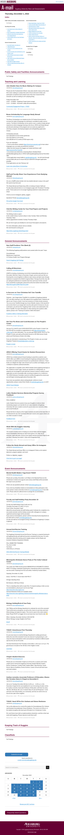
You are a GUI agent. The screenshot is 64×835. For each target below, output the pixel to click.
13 (20, 788)
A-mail (7, 7)
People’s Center (10, 344)
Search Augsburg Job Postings (14, 260)
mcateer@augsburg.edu (18, 428)
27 (20, 795)
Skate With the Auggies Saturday (13, 61)
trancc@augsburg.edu (17, 294)
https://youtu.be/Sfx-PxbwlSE (14, 150)
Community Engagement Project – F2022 (17, 106)
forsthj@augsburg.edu (17, 211)
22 (33, 791)
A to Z (57, 1)
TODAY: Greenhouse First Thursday (35, 32)
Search (61, 1)
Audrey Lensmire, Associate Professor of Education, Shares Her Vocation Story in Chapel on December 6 (38, 38)
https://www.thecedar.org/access (15, 589)
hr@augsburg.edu (17, 247)
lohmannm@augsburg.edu (18, 531)
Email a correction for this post (27, 109)
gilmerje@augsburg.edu (18, 325)
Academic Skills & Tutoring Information (17, 313)
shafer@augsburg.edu (37, 382)
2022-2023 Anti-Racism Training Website (17, 552)
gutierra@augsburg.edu (18, 501)
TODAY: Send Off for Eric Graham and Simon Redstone (26, 701)
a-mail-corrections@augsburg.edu (27, 760)
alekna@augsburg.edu (18, 87)
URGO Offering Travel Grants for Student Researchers (25, 352)
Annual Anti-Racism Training (34, 26)
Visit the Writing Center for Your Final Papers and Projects (27, 209)
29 (33, 795)
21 (27, 791)
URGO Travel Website (12, 385)
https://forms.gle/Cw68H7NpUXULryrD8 (17, 284)
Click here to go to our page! (14, 458)
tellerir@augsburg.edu (17, 474)
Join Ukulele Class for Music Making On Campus (23, 86)
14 (27, 788)
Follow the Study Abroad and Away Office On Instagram (26, 445)
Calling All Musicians (11, 46)
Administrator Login (32, 832)
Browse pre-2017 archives (27, 804)
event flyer (9, 648)
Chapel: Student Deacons (33, 34)
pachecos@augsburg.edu (18, 397)
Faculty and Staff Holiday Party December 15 (37, 24)
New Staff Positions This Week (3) (13, 45)
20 (20, 791)
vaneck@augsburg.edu (18, 632)
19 (14, 791)
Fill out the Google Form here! (14, 201)
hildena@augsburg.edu (18, 178)
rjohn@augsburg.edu (17, 703)
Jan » (40, 798)
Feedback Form (10, 418)
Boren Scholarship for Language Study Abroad (16, 32)
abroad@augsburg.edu (23, 198)
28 (27, 795)
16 (39, 788)
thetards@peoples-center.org (26, 341)
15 (33, 788)
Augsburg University (29, 829)
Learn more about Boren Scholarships (16, 166)
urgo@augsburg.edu (31, 157)
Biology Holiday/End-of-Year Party (35, 31)
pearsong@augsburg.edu (18, 116)
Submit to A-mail (16, 754)
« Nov (13, 798)
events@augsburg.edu (35, 489)
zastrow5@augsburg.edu (18, 270)
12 (14, 788)
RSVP (8, 622)
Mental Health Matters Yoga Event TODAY (36, 23)
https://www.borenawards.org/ (32, 144)
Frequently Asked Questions (16, 812)
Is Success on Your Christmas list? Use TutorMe (23, 292)
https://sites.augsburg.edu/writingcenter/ (17, 231)
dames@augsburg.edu (18, 658)
